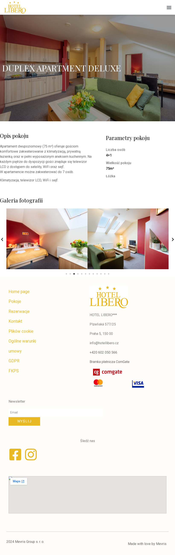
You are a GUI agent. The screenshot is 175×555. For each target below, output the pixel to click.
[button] (169, 7)
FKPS (14, 371)
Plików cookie (21, 331)
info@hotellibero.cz (104, 343)
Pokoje (15, 301)
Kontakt (15, 321)
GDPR (14, 360)
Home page (19, 291)
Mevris (161, 544)
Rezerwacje (19, 311)
